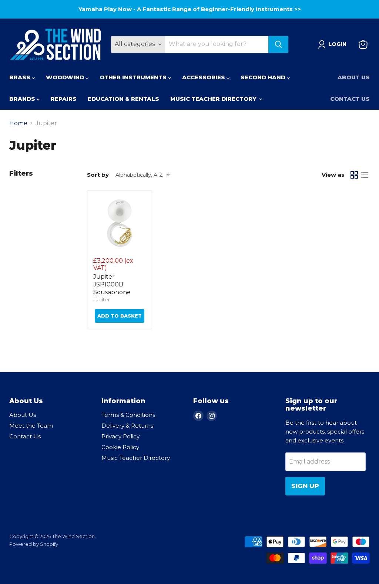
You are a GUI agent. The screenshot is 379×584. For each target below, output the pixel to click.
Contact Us (350, 98)
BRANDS (23, 98)
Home (18, 123)
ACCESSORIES (204, 77)
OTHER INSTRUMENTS (134, 77)
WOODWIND (65, 77)
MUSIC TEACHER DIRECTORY (214, 98)
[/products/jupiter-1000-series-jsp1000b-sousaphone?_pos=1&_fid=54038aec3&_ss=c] (119, 223)
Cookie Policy (120, 447)
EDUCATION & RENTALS (123, 98)
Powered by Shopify (33, 544)
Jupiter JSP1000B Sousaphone (112, 284)
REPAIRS (64, 98)
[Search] (278, 44)
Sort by (98, 175)
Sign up (305, 486)
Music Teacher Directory (135, 457)
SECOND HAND (264, 77)
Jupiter (101, 299)
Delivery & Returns (127, 425)
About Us (354, 77)
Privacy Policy (120, 436)
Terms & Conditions (128, 414)
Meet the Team (31, 425)
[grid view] (354, 175)
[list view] (364, 175)
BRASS (20, 77)
